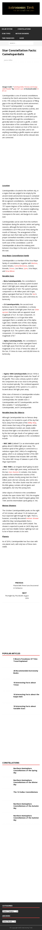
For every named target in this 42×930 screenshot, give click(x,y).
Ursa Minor (10, 271)
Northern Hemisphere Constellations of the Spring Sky (25, 770)
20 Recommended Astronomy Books (25, 672)
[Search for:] (21, 43)
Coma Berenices (20, 266)
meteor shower (32, 518)
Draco (11, 268)
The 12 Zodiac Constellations (25, 792)
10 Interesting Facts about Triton (24, 683)
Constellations (24, 29)
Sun (34, 294)
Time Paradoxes (8, 38)
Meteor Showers (22, 34)
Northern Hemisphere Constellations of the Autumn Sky (26, 806)
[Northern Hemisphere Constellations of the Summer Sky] (7, 818)
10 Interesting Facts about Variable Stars (24, 707)
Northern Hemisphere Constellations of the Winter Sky (25, 782)
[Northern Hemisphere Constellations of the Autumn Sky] (7, 806)
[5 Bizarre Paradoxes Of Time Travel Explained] (7, 661)
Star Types (6, 34)
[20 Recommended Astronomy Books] (7, 673)
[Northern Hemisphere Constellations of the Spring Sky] (7, 770)
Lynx (26, 268)
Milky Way (32, 423)
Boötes (34, 263)
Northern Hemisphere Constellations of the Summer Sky (26, 818)
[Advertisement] (22, 21)
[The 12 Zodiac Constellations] (7, 794)
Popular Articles (11, 653)
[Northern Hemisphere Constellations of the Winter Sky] (7, 782)
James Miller (8, 60)
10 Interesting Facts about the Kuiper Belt (26, 695)
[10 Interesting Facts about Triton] (7, 685)
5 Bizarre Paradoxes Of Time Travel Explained (25, 660)
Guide (21, 38)
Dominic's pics (19, 89)
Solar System (7, 29)
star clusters (14, 472)
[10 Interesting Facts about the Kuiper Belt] (7, 696)
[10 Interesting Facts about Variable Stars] (7, 708)
